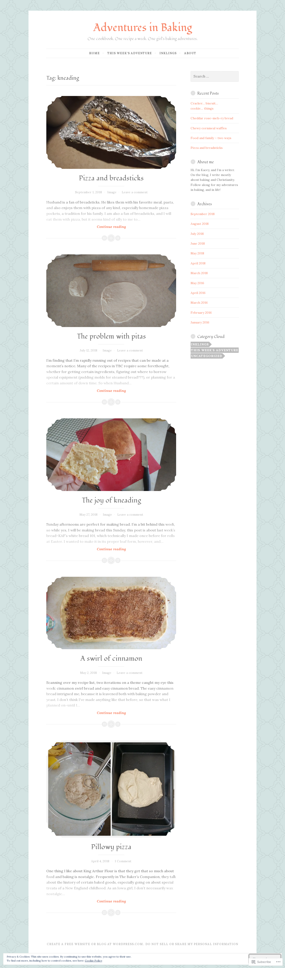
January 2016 (200, 322)
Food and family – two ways (211, 138)
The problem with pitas (111, 336)
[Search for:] (215, 76)
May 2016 (197, 283)
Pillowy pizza (111, 847)
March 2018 (199, 273)
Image (111, 192)
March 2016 (199, 303)
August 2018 (200, 224)
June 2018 (198, 243)
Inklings (168, 53)
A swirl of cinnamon (111, 658)
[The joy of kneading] (111, 454)
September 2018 (203, 214)
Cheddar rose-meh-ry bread (212, 118)
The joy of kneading (111, 500)
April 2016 (198, 293)
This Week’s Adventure (129, 53)
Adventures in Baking (142, 27)
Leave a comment (135, 192)
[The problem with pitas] (111, 290)
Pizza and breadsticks (111, 178)
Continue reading (86, 226)
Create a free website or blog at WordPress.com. (95, 944)
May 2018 (197, 253)
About (190, 53)
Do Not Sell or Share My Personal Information (191, 944)
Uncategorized (206, 356)
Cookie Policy (93, 960)
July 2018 (197, 234)
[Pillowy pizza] (111, 789)
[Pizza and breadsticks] (111, 132)
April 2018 (198, 263)
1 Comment (123, 861)
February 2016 (201, 313)
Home (94, 53)
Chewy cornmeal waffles (209, 128)
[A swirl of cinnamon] (111, 613)
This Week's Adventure (214, 350)
